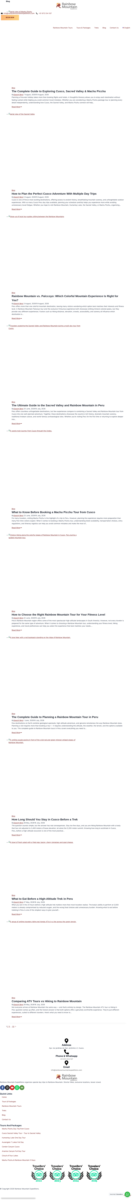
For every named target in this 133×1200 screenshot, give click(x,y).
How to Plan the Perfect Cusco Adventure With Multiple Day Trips (54, 193)
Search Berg (18, 95)
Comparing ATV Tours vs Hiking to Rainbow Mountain (47, 1001)
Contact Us (114, 28)
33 (13, 1026)
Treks (96, 28)
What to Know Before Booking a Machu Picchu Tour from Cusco (53, 512)
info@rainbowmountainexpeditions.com (66, 1070)
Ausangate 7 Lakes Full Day (13, 1142)
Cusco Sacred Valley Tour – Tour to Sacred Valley (21, 1133)
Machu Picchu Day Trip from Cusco (15, 1129)
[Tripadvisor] (21, 1087)
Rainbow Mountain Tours (63, 28)
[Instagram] (7, 1087)
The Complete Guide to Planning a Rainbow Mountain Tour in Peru (55, 717)
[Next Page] (15, 1026)
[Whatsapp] (17, 1087)
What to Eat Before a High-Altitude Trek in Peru (42, 898)
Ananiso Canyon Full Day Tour (13, 1151)
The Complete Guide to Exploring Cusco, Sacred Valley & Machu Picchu (59, 91)
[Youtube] (12, 1087)
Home (4, 1097)
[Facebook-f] (2, 1087)
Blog (104, 28)
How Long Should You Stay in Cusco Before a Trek (45, 819)
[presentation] (68, 47)
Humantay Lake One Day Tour (14, 1138)
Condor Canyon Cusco (10, 1147)
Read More (17, 107)
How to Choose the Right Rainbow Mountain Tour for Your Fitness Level (58, 614)
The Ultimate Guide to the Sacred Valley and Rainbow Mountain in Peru (58, 405)
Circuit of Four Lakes (10, 1156)
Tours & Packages (83, 28)
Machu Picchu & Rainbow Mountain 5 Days (18, 1160)
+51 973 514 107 (66, 1059)
